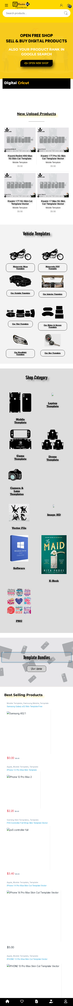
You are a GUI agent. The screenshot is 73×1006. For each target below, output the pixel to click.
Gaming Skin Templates (18, 820)
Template (44, 703)
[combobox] (32, 13)
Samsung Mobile (31, 703)
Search (65, 13)
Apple (9, 767)
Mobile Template (14, 703)
